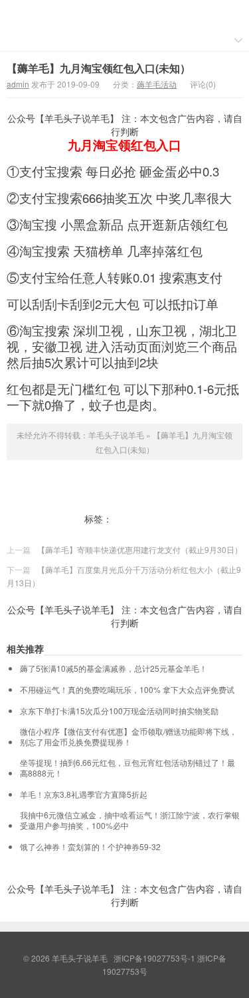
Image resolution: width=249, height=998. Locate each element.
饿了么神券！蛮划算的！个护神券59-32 (90, 847)
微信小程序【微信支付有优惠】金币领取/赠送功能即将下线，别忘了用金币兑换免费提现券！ (128, 736)
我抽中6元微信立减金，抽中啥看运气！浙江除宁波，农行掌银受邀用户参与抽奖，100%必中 (130, 820)
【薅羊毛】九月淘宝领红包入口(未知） (99, 68)
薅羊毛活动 (157, 84)
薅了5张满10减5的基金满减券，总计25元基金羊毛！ (113, 668)
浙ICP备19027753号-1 (155, 958)
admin (18, 84)
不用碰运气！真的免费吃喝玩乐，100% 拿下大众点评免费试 (127, 689)
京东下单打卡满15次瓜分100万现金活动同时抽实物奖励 (119, 711)
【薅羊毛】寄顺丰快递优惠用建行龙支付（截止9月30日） (139, 549)
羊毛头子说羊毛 (125, 14)
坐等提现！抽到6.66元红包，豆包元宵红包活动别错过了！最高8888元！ (127, 768)
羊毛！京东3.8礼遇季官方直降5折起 (83, 794)
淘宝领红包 (137, 519)
